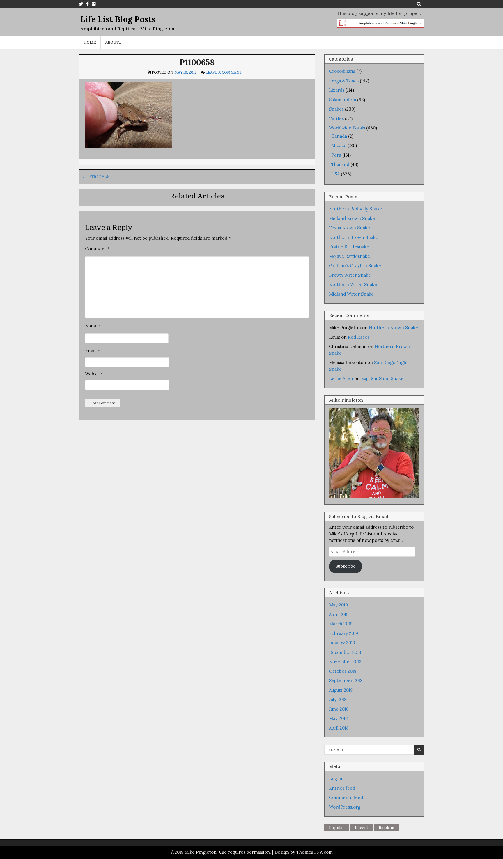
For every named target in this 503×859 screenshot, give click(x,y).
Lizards (336, 90)
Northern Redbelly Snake (355, 209)
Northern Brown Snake (353, 237)
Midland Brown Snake (352, 218)
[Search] (419, 3)
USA (335, 174)
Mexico (338, 145)
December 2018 (345, 652)
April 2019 (339, 614)
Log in (335, 778)
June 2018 (338, 709)
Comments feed (346, 797)
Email (92, 351)
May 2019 (338, 605)
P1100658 (197, 62)
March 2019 (341, 623)
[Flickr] (94, 3)
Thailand (340, 164)
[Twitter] (81, 3)
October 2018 (342, 671)
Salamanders (342, 99)
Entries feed (342, 788)
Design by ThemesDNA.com (303, 852)
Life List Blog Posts (117, 19)
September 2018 (345, 680)
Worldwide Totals (347, 128)
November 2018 (345, 661)
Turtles (336, 118)
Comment (97, 248)
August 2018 (341, 690)
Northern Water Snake (353, 284)
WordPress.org (344, 807)
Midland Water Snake (351, 294)
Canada (339, 136)
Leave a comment (224, 72)
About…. (114, 42)
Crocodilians (342, 71)
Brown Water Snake (350, 275)
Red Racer (358, 337)
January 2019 (342, 642)
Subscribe (345, 566)
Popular (336, 827)
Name (93, 326)
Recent (361, 827)
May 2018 (338, 718)
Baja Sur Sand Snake (382, 378)
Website (93, 374)
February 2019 (343, 633)
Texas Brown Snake (349, 227)
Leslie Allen (341, 378)
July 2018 (337, 699)
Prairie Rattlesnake (349, 246)
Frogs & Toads (344, 81)
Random (386, 827)
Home (90, 42)
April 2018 (338, 728)
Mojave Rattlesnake (349, 256)
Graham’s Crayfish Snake (355, 265)
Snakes (336, 109)
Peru (336, 155)
